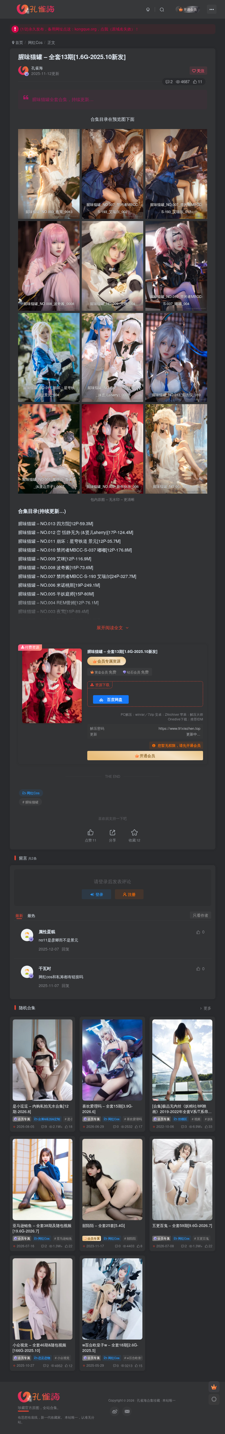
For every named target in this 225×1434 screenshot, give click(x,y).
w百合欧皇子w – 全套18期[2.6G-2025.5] (110, 1347)
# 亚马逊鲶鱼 (63, 1238)
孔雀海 (37, 68)
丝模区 (182, 1119)
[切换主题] (214, 1399)
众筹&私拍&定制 (49, 1119)
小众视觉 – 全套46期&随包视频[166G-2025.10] (39, 1347)
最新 (19, 915)
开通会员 (190, 9)
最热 (31, 915)
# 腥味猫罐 (30, 802)
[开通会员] (214, 1386)
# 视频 (196, 1119)
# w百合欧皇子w (135, 1357)
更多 (207, 1008)
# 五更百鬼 (201, 1238)
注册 (132, 894)
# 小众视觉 (62, 1357)
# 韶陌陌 (130, 1238)
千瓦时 (45, 968)
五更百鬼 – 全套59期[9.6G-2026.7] (182, 1225)
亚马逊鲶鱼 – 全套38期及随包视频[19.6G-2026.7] (42, 1228)
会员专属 (23, 1119)
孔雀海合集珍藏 (148, 1400)
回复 (65, 949)
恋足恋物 (44, 1357)
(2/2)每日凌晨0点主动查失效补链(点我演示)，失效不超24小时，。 (90, 29)
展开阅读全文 (110, 627)
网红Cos (35, 42)
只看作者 (200, 915)
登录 (99, 894)
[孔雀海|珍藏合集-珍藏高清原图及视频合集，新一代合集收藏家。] (36, 8)
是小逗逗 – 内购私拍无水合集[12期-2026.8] (41, 1108)
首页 (18, 42)
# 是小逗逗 (72, 1119)
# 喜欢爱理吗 (133, 1119)
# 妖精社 (210, 1119)
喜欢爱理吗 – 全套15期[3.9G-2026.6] (107, 1108)
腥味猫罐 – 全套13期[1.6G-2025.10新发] (72, 56)
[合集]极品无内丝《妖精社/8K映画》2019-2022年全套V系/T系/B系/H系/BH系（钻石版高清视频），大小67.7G (182, 1114)
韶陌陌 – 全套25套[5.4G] (103, 1225)
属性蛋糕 (47, 932)
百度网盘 (114, 699)
